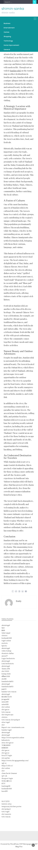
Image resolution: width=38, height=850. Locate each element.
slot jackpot (15, 720)
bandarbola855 (7, 681)
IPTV (3, 784)
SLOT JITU (6, 801)
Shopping (7, 36)
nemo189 (5, 702)
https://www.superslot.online (13, 738)
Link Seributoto (8, 664)
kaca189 (5, 791)
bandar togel (7, 730)
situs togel (6, 722)
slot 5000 (5, 671)
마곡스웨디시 (7, 781)
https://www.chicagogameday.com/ (15, 761)
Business (7, 23)
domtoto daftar (8, 653)
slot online (6, 707)
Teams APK (6, 669)
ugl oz (4, 763)
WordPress (14, 844)
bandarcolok (15, 70)
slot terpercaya (7, 715)
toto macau (6, 712)
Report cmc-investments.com (13, 727)
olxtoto (4, 636)
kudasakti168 (7, 638)
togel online (6, 641)
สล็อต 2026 (6, 676)
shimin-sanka (13, 9)
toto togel (5, 812)
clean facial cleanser (9, 773)
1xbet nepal (6, 633)
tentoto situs (7, 804)
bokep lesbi (6, 674)
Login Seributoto (8, 658)
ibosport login (7, 778)
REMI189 (5, 748)
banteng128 (6, 786)
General (7, 49)
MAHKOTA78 (7, 697)
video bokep (6, 651)
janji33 (4, 689)
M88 (3, 630)
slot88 (4, 679)
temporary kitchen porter (11, 806)
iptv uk (4, 776)
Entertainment (9, 28)
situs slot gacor (8, 743)
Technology (8, 41)
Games (6, 32)
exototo (5, 643)
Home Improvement (11, 45)
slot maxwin (6, 814)
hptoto (4, 646)
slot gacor (5, 710)
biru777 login (7, 755)
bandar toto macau (9, 692)
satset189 (5, 704)
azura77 (5, 656)
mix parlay (6, 758)
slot (3, 725)
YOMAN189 (6, 745)
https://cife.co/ (7, 766)
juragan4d (5, 699)
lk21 (3, 628)
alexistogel (6, 625)
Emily (18, 601)
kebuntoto (6, 740)
